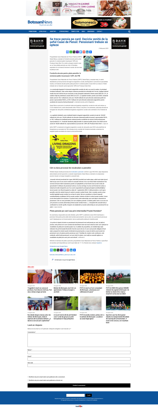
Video (83, 31)
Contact (99, 31)
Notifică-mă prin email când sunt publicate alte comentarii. (47, 377)
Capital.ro (99, 243)
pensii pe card (68, 254)
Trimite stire (75, 31)
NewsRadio (90, 31)
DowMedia (94, 400)
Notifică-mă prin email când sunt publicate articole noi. (46, 380)
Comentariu (32, 332)
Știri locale (42, 31)
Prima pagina (33, 31)
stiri (74, 254)
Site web (30, 363)
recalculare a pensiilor (77, 172)
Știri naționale (64, 31)
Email (30, 356)
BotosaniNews (59, 254)
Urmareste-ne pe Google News (59, 246)
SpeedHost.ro (83, 400)
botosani (52, 254)
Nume (30, 350)
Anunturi (53, 31)
